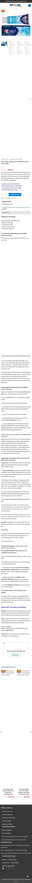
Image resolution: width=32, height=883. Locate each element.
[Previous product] (5, 166)
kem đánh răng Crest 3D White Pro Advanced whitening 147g (8, 791)
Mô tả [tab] (5, 209)
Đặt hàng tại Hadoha (7, 824)
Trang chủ (4, 159)
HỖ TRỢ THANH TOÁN (8, 866)
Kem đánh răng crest (15, 159)
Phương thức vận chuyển (8, 817)
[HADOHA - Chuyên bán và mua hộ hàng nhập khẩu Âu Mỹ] (15, 5)
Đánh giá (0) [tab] (6, 212)
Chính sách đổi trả (6, 821)
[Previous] (3, 25)
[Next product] (2, 166)
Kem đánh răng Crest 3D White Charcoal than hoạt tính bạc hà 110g (24, 791)
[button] (2, 5)
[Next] (28, 25)
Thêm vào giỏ (15, 194)
